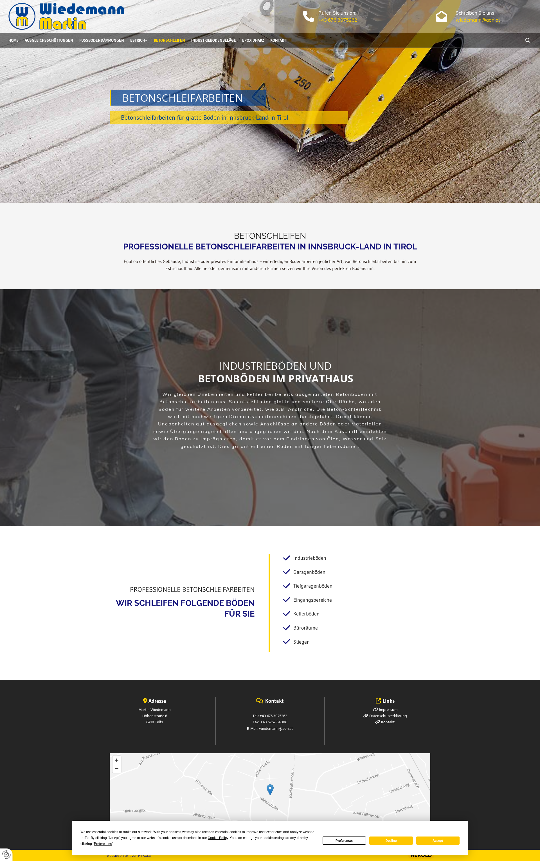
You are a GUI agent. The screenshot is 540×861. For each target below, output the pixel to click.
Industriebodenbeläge (213, 40)
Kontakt (278, 40)
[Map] (270, 795)
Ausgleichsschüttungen (49, 40)
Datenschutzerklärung (388, 716)
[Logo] (72, 16)
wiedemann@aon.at (478, 20)
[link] (142, 40)
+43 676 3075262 (337, 20)
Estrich (137, 40)
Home (13, 40)
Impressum (388, 710)
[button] (270, 790)
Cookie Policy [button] (218, 838)
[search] (528, 40)
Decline (391, 841)
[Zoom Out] (116, 768)
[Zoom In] (116, 760)
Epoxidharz (253, 40)
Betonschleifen (169, 40)
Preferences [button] (103, 844)
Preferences (344, 841)
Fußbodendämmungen (101, 40)
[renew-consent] (6, 854)
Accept (438, 841)
